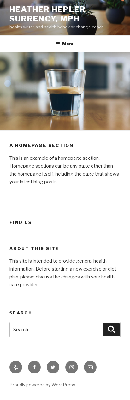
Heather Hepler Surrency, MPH (47, 14)
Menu (68, 43)
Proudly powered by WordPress (42, 384)
